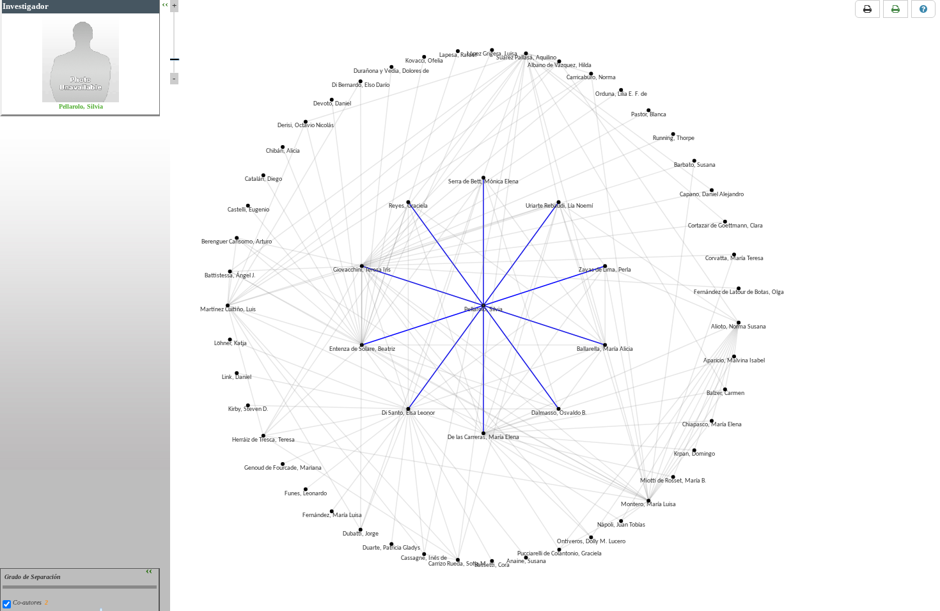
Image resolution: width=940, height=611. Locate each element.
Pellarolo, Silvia (81, 106)
